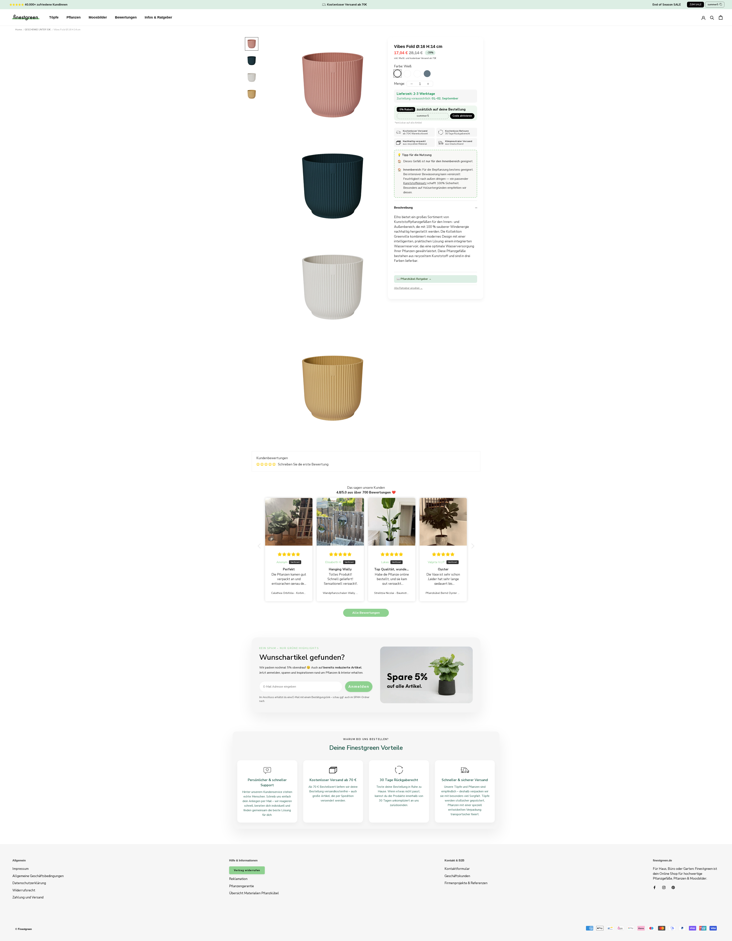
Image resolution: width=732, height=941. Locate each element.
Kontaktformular (457, 869)
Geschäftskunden (457, 876)
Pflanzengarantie (241, 886)
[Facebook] (654, 887)
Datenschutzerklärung (29, 883)
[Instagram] (663, 887)
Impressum (20, 869)
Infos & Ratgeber (158, 17)
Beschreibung (403, 207)
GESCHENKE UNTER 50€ (38, 29)
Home (18, 29)
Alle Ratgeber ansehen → (408, 288)
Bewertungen (126, 17)
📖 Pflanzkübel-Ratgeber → (414, 279)
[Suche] (712, 17)
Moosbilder (98, 17)
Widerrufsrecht (23, 890)
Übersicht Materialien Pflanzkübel (254, 893)
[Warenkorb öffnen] (720, 17)
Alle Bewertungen (366, 613)
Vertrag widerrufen (247, 870)
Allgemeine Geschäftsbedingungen (38, 876)
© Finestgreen (23, 929)
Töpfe (54, 17)
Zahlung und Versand (27, 897)
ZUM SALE (695, 4)
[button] (260, 546)
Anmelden (358, 687)
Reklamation (238, 879)
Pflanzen (74, 17)
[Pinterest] (673, 887)
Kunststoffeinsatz (414, 183)
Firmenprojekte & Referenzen (466, 883)
